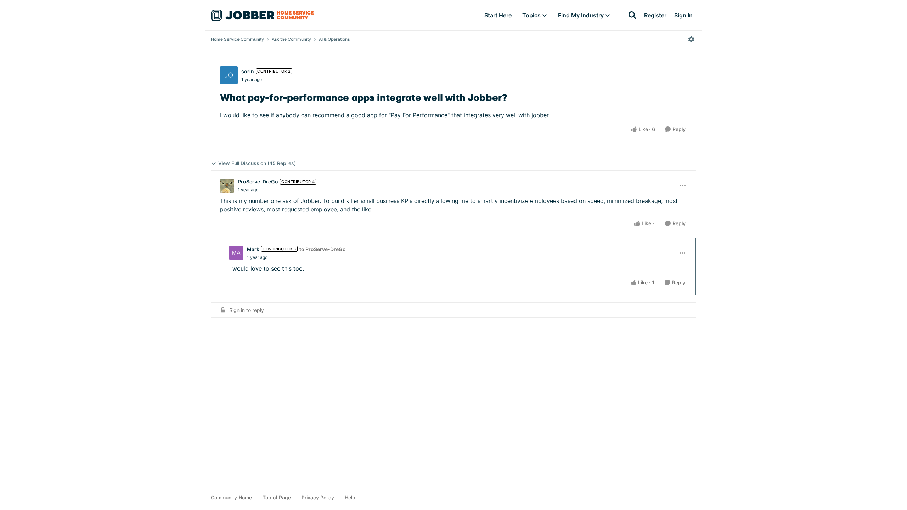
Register (655, 15)
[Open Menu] (691, 39)
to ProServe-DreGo (322, 249)
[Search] (632, 15)
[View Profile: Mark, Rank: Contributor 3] (236, 253)
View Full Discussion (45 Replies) (257, 163)
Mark (253, 249)
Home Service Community (237, 39)
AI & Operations (334, 39)
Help (350, 497)
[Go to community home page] (262, 15)
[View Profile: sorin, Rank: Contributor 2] (229, 75)
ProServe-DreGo (258, 181)
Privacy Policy (318, 497)
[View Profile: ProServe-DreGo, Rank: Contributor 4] (227, 185)
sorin (247, 71)
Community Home (231, 497)
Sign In (683, 15)
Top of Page (277, 497)
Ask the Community (291, 39)
